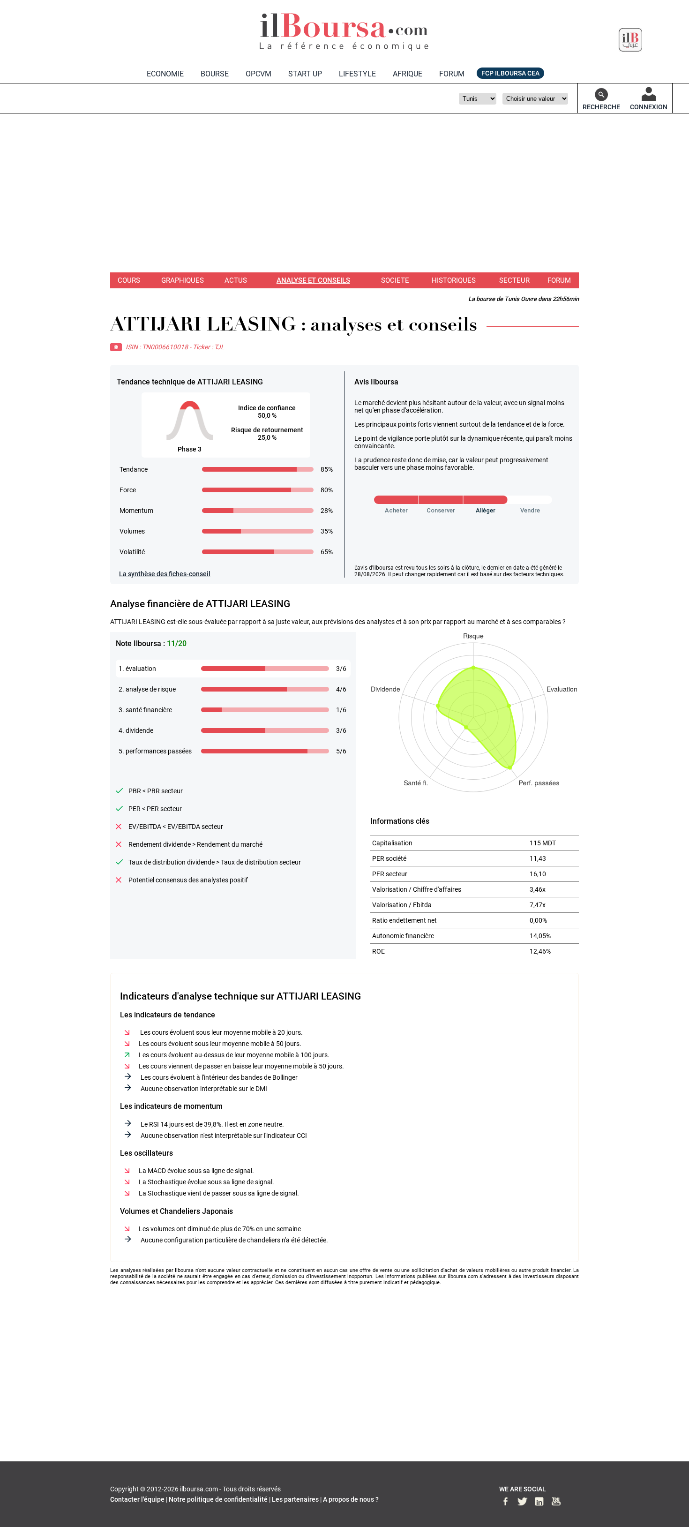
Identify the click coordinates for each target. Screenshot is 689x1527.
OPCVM (258, 73)
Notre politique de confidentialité (218, 1499)
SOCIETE (395, 280)
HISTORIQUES (454, 280)
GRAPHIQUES (182, 280)
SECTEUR (514, 280)
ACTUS (236, 280)
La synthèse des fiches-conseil (164, 574)
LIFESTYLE (357, 73)
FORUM (451, 73)
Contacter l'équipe (137, 1499)
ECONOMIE (165, 73)
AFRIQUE (407, 73)
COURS (129, 280)
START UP (305, 73)
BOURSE (215, 73)
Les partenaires (295, 1499)
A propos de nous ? (351, 1499)
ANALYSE (313, 280)
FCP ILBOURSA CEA (510, 73)
